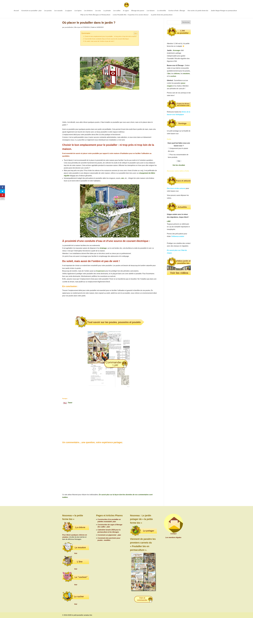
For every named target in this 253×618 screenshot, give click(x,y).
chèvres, (177, 73)
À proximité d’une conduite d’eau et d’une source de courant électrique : (106, 39)
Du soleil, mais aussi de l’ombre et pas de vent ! (99, 41)
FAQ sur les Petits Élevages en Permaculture (95, 15)
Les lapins (78, 10)
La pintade (107, 10)
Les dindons (88, 10)
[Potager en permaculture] (143, 531)
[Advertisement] (109, 106)
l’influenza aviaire (177, 236)
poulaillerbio (69, 27)
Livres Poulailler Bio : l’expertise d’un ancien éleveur (130, 15)
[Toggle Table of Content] (134, 33)
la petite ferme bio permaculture (161, 15)
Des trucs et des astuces (176, 188)
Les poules (48, 10)
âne (169, 73)
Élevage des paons (137, 10)
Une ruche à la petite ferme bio (198, 10)
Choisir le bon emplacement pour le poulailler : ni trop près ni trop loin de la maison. (110, 36)
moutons (186, 73)
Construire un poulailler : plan (31, 10)
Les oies (98, 10)
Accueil (16, 10)
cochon (173, 76)
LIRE (169, 221)
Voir (75, 553)
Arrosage (176, 50)
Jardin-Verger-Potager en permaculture (224, 10)
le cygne (126, 10)
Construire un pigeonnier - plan (109, 535)
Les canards (58, 10)
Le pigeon (68, 10)
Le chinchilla (161, 10)
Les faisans (151, 10)
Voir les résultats (179, 165)
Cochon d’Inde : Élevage (176, 10)
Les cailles (116, 10)
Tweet (70, 402)
